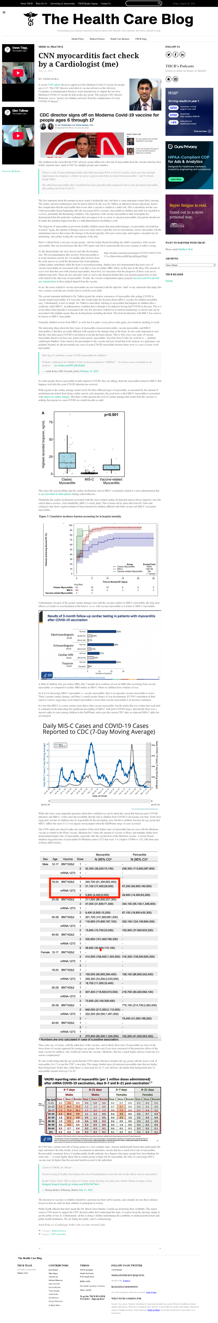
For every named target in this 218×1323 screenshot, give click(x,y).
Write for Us (41, 3)
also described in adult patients (56, 494)
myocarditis (61, 1234)
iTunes (82, 1290)
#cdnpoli (46, 1184)
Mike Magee (53, 1273)
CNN (53, 1234)
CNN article (54, 84)
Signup (169, 280)
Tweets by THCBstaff (11, 171)
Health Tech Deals (87, 1273)
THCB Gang (141, 38)
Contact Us (106, 3)
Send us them (151, 1292)
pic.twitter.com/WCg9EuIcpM (69, 365)
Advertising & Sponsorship (62, 3)
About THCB (26, 3)
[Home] (108, 19)
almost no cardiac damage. (57, 396)
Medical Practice (97, 38)
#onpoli (55, 1184)
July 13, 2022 (86, 1190)
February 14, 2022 (89, 371)
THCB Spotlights (86, 1270)
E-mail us (126, 1280)
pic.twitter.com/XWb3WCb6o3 (83, 1184)
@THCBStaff (116, 1270)
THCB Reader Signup (88, 3)
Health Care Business (119, 38)
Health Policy (78, 38)
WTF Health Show (87, 1276)
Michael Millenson (56, 1280)
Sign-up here (98, 1298)
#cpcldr (63, 1184)
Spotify (88, 1290)
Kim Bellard (53, 1270)
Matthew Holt (186, 249)
